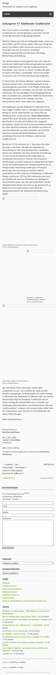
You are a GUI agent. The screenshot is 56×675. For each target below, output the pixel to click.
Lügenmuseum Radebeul (11, 589)
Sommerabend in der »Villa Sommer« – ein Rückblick (22, 625)
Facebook (6, 583)
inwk (21, 667)
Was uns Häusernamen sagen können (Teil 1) (19, 617)
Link (3, 448)
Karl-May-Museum (9, 586)
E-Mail (4, 506)
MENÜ (7, 14)
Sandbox (23, 662)
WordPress (14, 662)
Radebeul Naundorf (9, 592)
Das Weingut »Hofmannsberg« (14, 634)
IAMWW (13, 667)
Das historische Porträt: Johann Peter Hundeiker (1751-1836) (25, 637)
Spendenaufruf (47, 478)
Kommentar (6, 519)
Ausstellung (15, 440)
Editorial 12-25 (8, 478)
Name (26, 493)
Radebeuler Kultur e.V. (11, 595)
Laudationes (7, 654)
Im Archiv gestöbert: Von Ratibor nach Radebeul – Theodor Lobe (27, 620)
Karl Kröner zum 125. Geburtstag (14, 631)
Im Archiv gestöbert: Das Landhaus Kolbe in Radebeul (22, 643)
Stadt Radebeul (8, 598)
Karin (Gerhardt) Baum (11, 432)
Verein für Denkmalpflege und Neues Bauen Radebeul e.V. (24, 601)
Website (5, 512)
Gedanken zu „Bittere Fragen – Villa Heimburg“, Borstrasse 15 (25, 611)
